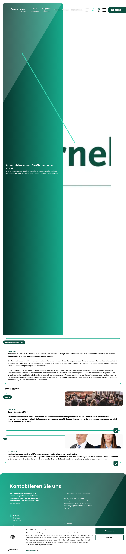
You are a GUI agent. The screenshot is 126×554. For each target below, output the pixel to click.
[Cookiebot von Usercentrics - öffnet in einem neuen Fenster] (12, 550)
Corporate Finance (46, 10)
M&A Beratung (35, 10)
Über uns (87, 10)
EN (99, 10)
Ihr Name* (68, 524)
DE (99, 8)
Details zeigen (31, 550)
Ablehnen (109, 537)
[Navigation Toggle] (104, 10)
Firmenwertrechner (61, 10)
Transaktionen (76, 10)
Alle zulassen (109, 531)
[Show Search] (93, 10)
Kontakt (116, 10)
